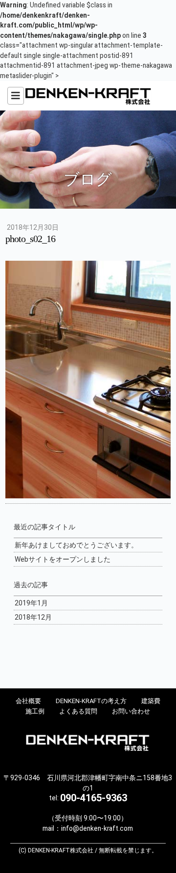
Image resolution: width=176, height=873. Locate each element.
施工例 (34, 711)
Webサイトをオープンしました (62, 559)
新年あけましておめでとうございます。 (76, 545)
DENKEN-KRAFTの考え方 (91, 701)
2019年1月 (31, 603)
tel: (88, 798)
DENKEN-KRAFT (88, 95)
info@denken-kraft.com (97, 828)
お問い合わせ (131, 711)
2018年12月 (33, 617)
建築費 (150, 701)
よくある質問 (78, 711)
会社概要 (28, 701)
